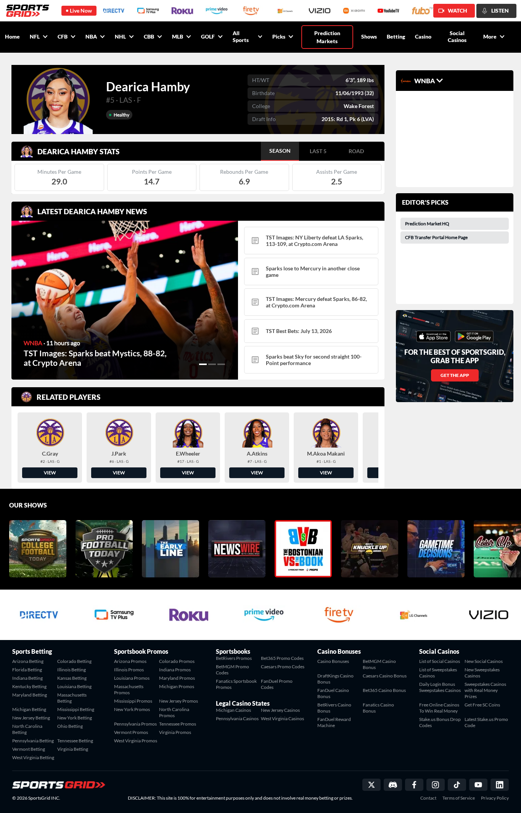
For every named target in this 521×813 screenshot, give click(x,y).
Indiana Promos (175, 669)
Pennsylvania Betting (33, 740)
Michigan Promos (176, 686)
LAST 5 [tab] (318, 151)
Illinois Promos (129, 669)
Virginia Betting (72, 749)
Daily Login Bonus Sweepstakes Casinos (440, 687)
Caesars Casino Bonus (385, 676)
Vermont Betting (28, 749)
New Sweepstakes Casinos (482, 673)
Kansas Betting (72, 678)
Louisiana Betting (74, 686)
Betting (396, 36)
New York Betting (74, 718)
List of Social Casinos (439, 661)
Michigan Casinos (233, 710)
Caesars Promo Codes (282, 666)
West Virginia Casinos (282, 718)
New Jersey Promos (178, 701)
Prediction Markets (327, 37)
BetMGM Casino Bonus (379, 664)
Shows (369, 36)
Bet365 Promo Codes (282, 658)
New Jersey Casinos (280, 710)
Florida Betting (27, 669)
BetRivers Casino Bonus (334, 708)
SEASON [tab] (280, 150)
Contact (428, 798)
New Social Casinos (484, 661)
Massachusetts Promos (128, 689)
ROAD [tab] (356, 151)
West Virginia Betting (33, 757)
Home (12, 36)
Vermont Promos (131, 732)
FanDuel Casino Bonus (333, 693)
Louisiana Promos (132, 678)
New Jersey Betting (31, 718)
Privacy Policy (495, 798)
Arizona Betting (27, 661)
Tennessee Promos (177, 724)
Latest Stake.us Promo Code (486, 722)
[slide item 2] (212, 364)
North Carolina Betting (27, 729)
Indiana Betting (27, 678)
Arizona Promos (130, 661)
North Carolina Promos (174, 712)
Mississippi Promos (133, 701)
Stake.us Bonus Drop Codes (440, 722)
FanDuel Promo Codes (277, 684)
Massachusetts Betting (72, 698)
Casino (423, 36)
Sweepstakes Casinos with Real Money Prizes (485, 690)
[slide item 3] (221, 364)
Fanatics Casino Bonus (378, 708)
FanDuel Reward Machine (334, 722)
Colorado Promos (177, 661)
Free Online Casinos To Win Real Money (439, 708)
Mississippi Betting (75, 709)
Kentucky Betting (29, 686)
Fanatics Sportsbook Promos (236, 684)
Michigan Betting (29, 709)
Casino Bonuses (333, 661)
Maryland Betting (29, 695)
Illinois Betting (71, 669)
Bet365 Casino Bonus (384, 690)
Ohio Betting (70, 726)
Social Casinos (457, 36)
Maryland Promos (177, 678)
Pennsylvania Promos (135, 724)
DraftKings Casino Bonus (335, 679)
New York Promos (132, 709)
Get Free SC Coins (482, 705)
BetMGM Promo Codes (232, 670)
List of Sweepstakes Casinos (438, 673)
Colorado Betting (74, 661)
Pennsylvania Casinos (237, 718)
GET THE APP (455, 375)
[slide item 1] (203, 364)
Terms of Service (458, 798)
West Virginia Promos (135, 740)
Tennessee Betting (75, 740)
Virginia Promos (175, 732)
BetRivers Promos (234, 658)
